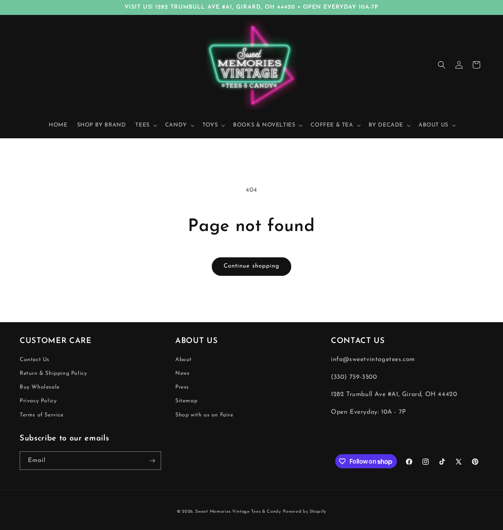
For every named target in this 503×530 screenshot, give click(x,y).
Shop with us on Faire (204, 415)
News (182, 373)
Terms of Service (42, 415)
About (183, 360)
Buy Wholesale (40, 388)
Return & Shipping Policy (53, 373)
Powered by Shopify (305, 512)
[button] (145, 125)
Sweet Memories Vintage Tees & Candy (238, 512)
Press (182, 388)
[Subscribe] (152, 460)
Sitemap (186, 401)
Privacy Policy (38, 401)
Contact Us (35, 360)
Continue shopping (251, 266)
